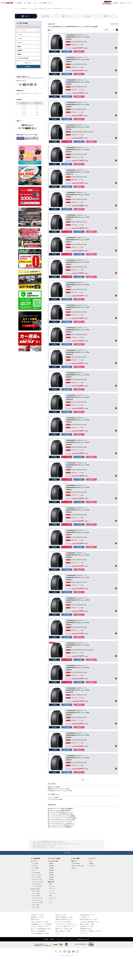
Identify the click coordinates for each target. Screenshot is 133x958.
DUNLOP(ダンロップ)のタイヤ (45, 8)
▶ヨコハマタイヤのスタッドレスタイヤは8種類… (62, 816)
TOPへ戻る (67, 853)
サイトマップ (72, 939)
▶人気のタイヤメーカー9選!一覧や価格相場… (61, 808)
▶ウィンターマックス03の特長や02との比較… (61, 814)
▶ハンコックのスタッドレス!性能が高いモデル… (61, 825)
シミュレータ (45, 2)
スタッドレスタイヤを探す (55, 799)
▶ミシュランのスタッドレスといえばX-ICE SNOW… (63, 817)
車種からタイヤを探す (54, 787)
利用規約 (52, 939)
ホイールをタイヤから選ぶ (32, 8)
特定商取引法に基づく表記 (83, 939)
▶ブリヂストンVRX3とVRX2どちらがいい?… (61, 812)
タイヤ (18, 2)
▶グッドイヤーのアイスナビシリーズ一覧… (60, 821)
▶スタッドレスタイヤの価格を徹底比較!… (60, 810)
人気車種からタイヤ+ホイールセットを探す (60, 790)
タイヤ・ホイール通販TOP (20, 8)
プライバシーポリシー (61, 939)
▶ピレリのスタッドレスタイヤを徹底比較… (60, 827)
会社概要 (46, 939)
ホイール (27, 2)
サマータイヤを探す (53, 797)
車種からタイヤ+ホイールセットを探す (59, 788)
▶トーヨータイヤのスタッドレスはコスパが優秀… (62, 819)
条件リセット (28, 62)
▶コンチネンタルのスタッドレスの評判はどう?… (62, 823)
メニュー (35, 2)
